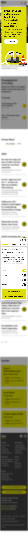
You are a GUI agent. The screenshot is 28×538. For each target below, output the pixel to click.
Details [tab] (14, 244)
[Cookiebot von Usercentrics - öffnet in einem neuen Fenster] (20, 240)
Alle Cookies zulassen (14, 291)
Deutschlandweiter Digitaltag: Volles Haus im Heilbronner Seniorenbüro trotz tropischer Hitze (11, 308)
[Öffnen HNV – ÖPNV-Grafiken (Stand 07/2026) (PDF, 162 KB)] (24, 117)
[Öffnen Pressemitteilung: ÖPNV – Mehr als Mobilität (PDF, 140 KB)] (24, 106)
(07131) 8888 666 (15, 378)
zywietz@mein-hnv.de (16, 423)
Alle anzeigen (10, 144)
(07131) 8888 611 (15, 399)
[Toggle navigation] (25, 3)
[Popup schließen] (24, 9)
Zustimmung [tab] (5, 244)
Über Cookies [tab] (22, 244)
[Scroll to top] (24, 534)
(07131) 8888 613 (15, 420)
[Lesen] (24, 164)
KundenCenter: (14, 492)
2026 (19, 144)
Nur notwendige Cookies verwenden (14, 296)
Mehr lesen (11, 41)
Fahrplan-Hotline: (14, 487)
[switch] (24, 275)
